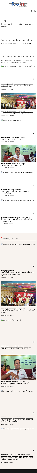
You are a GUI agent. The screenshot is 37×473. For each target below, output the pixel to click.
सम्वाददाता (12, 89)
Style (16, 111)
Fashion (3, 163)
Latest (13, 111)
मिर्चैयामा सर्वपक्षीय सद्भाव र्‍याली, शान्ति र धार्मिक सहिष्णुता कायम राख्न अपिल (17, 458)
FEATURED (4, 83)
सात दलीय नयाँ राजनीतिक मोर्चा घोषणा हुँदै (13, 139)
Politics (16, 137)
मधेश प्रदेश (28, 217)
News (12, 83)
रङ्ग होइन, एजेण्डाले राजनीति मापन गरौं (12, 165)
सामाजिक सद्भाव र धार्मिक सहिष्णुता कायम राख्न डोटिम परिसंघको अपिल (17, 420)
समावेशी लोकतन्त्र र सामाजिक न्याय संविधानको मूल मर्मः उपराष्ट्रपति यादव (17, 273)
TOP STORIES (21, 111)
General (9, 83)
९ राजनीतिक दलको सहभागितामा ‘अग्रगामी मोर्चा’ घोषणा (17, 113)
